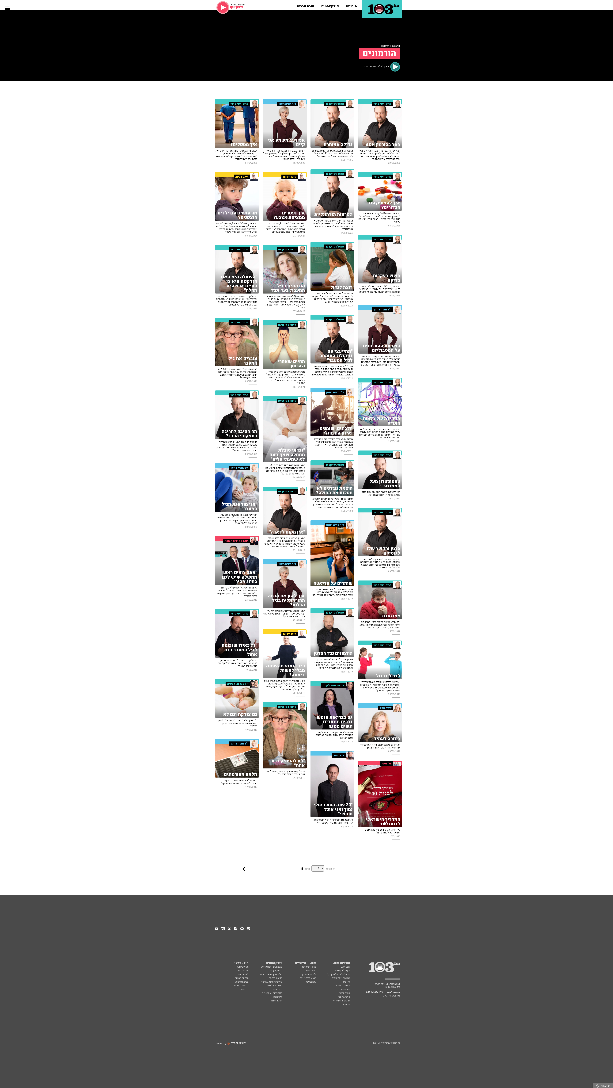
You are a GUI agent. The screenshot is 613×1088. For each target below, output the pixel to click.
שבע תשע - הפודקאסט (271, 967)
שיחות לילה (311, 982)
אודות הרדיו (243, 970)
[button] (351, 5)
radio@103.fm (393, 987)
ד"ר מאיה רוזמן (309, 974)
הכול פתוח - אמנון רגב (272, 993)
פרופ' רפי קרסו (309, 967)
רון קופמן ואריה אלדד (340, 1001)
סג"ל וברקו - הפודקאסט (271, 974)
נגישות (604, 1086)
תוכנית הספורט (343, 985)
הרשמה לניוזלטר (241, 985)
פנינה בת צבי (344, 997)
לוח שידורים (243, 974)
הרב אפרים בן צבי (308, 978)
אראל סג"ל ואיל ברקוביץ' (338, 974)
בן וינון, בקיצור (275, 970)
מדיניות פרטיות (242, 978)
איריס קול (345, 989)
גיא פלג (346, 982)
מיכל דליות (311, 970)
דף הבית (396, 46)
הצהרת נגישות (242, 982)
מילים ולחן (277, 997)
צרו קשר (245, 989)
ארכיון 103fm (275, 1001)
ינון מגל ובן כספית (342, 970)
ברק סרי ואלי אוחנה (341, 978)
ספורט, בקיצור (275, 978)
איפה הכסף (344, 993)
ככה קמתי (277, 989)
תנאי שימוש (243, 967)
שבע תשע (345, 967)
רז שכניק (346, 1004)
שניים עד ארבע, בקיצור (271, 982)
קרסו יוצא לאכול (274, 985)
